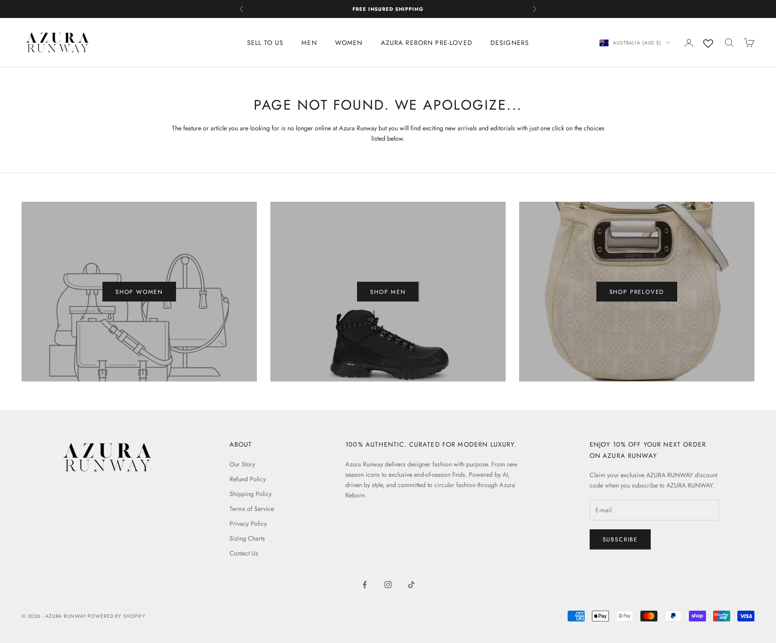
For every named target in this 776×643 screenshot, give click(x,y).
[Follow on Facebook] (364, 584)
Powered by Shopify (117, 616)
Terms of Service (251, 508)
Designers (509, 42)
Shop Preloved (637, 292)
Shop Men (388, 292)
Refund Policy (247, 478)
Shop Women (139, 292)
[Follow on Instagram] (388, 584)
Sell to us (265, 42)
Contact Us (243, 553)
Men (309, 42)
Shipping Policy (250, 493)
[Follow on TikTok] (411, 584)
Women (349, 42)
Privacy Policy (248, 523)
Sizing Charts (247, 538)
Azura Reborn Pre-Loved (426, 42)
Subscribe (620, 539)
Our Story (242, 464)
